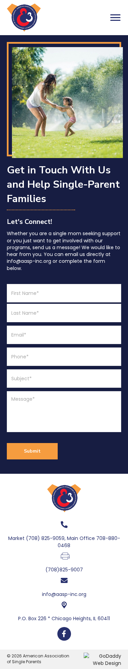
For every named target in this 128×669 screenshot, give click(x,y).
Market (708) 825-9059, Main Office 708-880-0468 (64, 542)
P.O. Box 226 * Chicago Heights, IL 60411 (64, 618)
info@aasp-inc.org (64, 594)
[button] (115, 18)
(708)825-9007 (64, 569)
